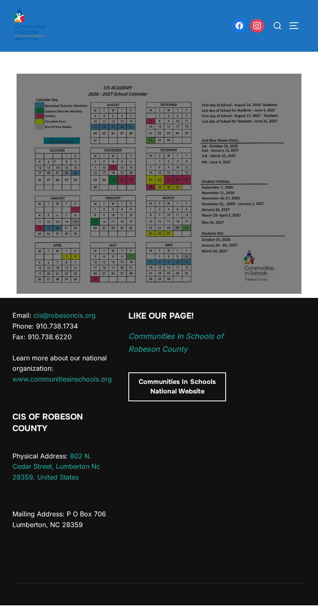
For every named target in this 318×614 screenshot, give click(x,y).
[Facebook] (239, 26)
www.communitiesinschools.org (62, 379)
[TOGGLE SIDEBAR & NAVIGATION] (297, 26)
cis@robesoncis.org (65, 315)
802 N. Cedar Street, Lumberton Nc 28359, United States (56, 466)
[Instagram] (257, 26)
